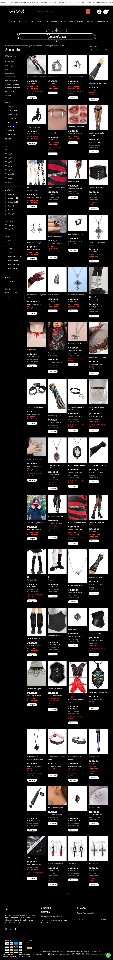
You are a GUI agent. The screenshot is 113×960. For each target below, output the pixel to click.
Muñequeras (9, 73)
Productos (23, 21)
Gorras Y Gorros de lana (13, 88)
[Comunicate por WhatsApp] (108, 955)
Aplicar (22, 297)
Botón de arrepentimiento (93, 951)
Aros (6, 69)
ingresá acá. (79, 951)
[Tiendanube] (49, 954)
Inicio (13, 21)
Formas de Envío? (67, 21)
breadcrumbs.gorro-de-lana (29, 46)
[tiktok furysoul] (15, 929)
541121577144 (46, 908)
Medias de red (10, 91)
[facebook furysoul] (10, 929)
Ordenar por (93, 46)
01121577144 (45, 912)
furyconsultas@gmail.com (51, 916)
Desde (7, 293)
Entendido (30, 956)
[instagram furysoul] (6, 929)
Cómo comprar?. (51, 21)
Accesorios (14, 46)
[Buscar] (88, 11)
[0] (105, 11)
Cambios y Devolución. (85, 21)
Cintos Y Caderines (11, 80)
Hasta (15, 293)
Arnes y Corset (10, 77)
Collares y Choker (11, 66)
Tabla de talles (36, 21)
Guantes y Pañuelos (12, 84)
